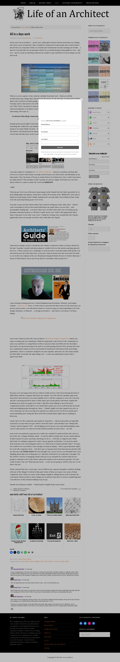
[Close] (81, 99)
